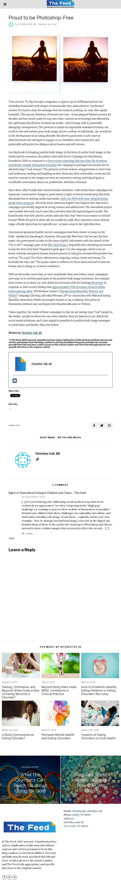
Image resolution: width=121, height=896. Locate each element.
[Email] (109, 425)
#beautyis (97, 282)
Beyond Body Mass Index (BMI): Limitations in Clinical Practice (59, 690)
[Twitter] (102, 425)
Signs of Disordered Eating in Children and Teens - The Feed (47, 492)
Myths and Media (69, 437)
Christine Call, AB (27, 24)
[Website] (37, 459)
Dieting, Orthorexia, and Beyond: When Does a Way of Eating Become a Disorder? (20, 692)
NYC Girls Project (58, 244)
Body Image (47, 437)
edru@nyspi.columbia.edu (87, 810)
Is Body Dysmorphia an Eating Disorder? (18, 736)
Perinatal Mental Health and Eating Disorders (57, 736)
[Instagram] (9, 877)
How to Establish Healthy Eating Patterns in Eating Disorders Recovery (98, 690)
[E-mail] (15, 381)
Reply (11, 538)
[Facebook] (94, 425)
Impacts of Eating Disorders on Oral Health (98, 736)
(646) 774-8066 (81, 814)
